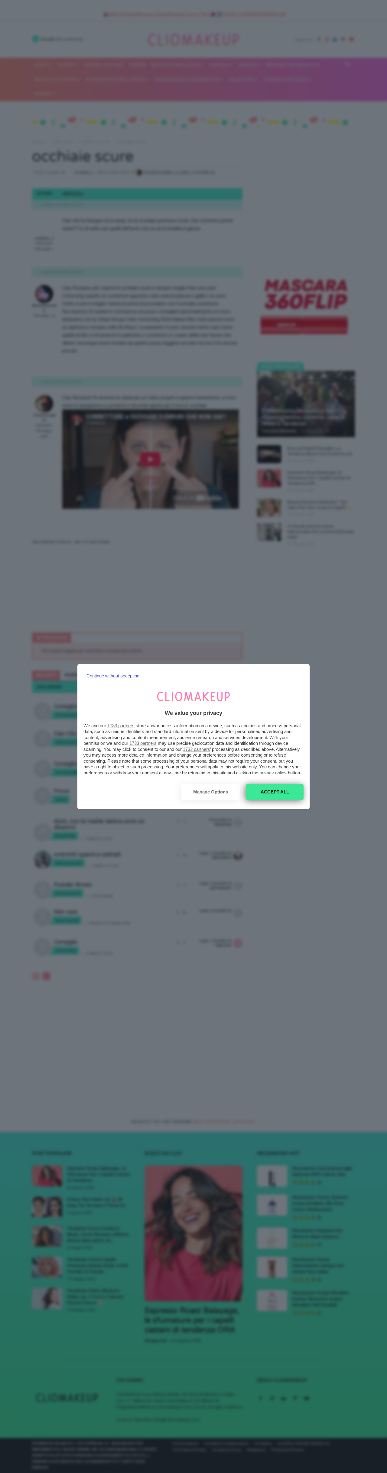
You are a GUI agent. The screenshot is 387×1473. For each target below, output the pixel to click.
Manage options (210, 791)
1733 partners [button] (121, 725)
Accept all (275, 791)
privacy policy (273, 772)
